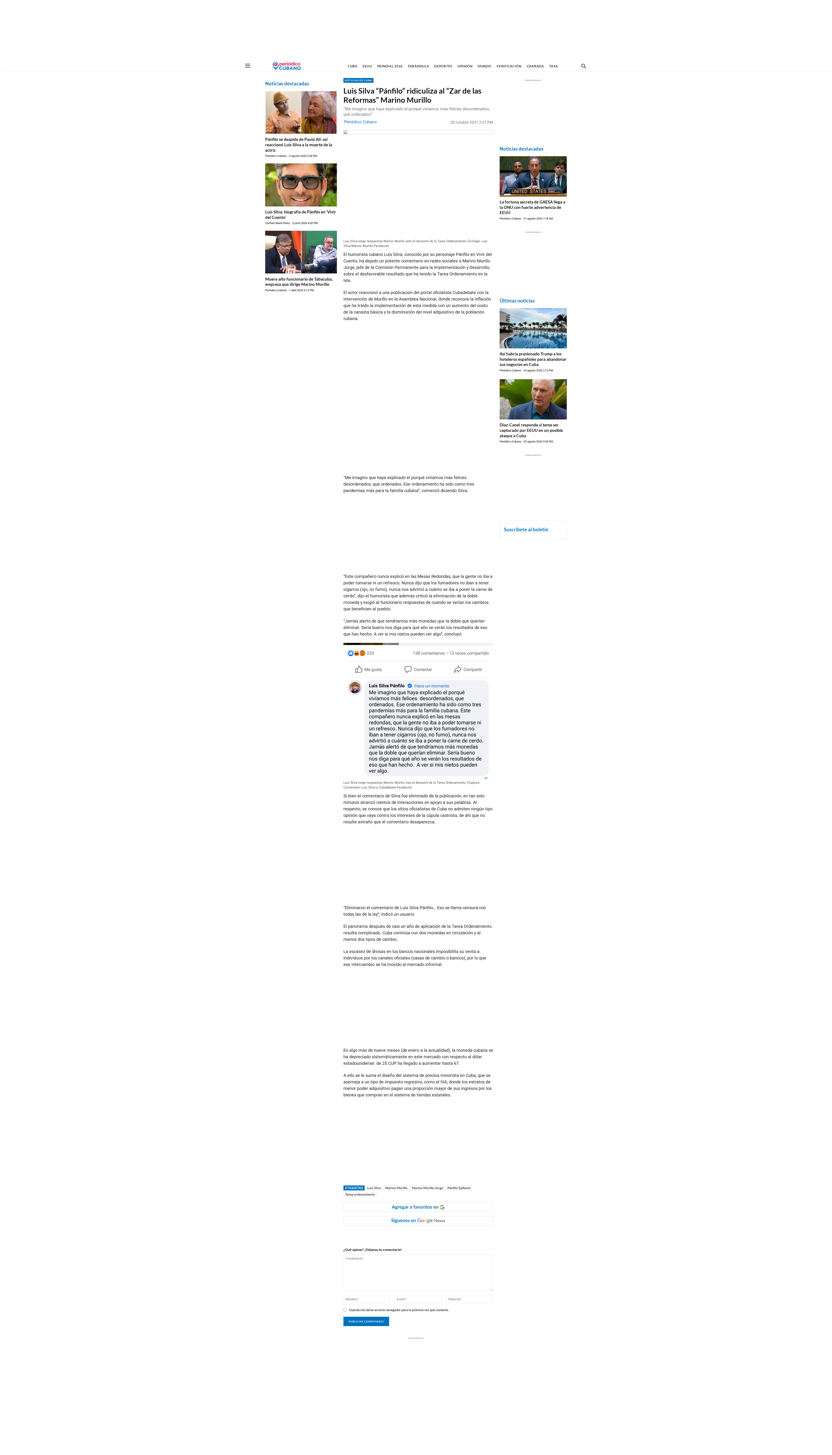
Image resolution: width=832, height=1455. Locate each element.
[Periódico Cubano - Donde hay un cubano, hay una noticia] (287, 66)
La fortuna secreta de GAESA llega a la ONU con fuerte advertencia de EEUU (532, 207)
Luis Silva (374, 1188)
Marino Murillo (396, 1188)
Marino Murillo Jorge (427, 1188)
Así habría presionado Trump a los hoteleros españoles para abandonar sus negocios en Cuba (533, 359)
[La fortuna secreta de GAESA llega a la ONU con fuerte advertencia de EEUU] (533, 176)
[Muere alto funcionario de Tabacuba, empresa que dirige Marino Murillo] (301, 252)
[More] (427, 1234)
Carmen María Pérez (277, 223)
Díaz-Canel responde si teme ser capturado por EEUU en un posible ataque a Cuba (531, 430)
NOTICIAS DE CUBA (358, 80)
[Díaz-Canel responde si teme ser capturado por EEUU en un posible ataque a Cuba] (533, 399)
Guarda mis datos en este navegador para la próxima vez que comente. (399, 1310)
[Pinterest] (407, 1234)
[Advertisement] (416, 30)
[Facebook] (378, 1234)
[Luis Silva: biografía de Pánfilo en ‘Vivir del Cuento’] (301, 184)
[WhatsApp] (388, 1234)
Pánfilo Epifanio (459, 1188)
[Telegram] (417, 1234)
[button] (583, 66)
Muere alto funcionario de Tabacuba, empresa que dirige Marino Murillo (299, 281)
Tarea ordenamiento (360, 1194)
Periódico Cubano (276, 156)
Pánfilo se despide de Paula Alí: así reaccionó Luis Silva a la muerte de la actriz (298, 144)
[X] (397, 1234)
